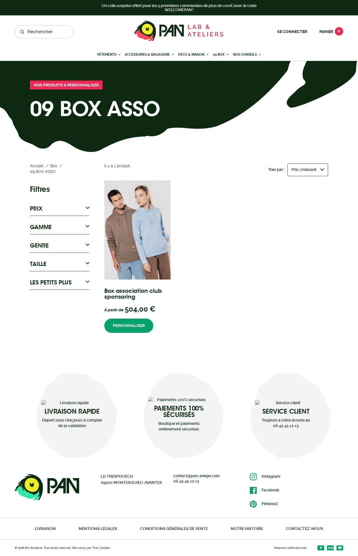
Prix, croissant (303, 169)
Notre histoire (247, 528)
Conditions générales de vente (174, 528)
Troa (95, 547)
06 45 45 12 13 (186, 481)
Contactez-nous (304, 528)
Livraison (45, 528)
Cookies (105, 547)
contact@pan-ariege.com (196, 475)
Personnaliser (129, 325)
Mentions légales (98, 528)
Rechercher (22, 31)
